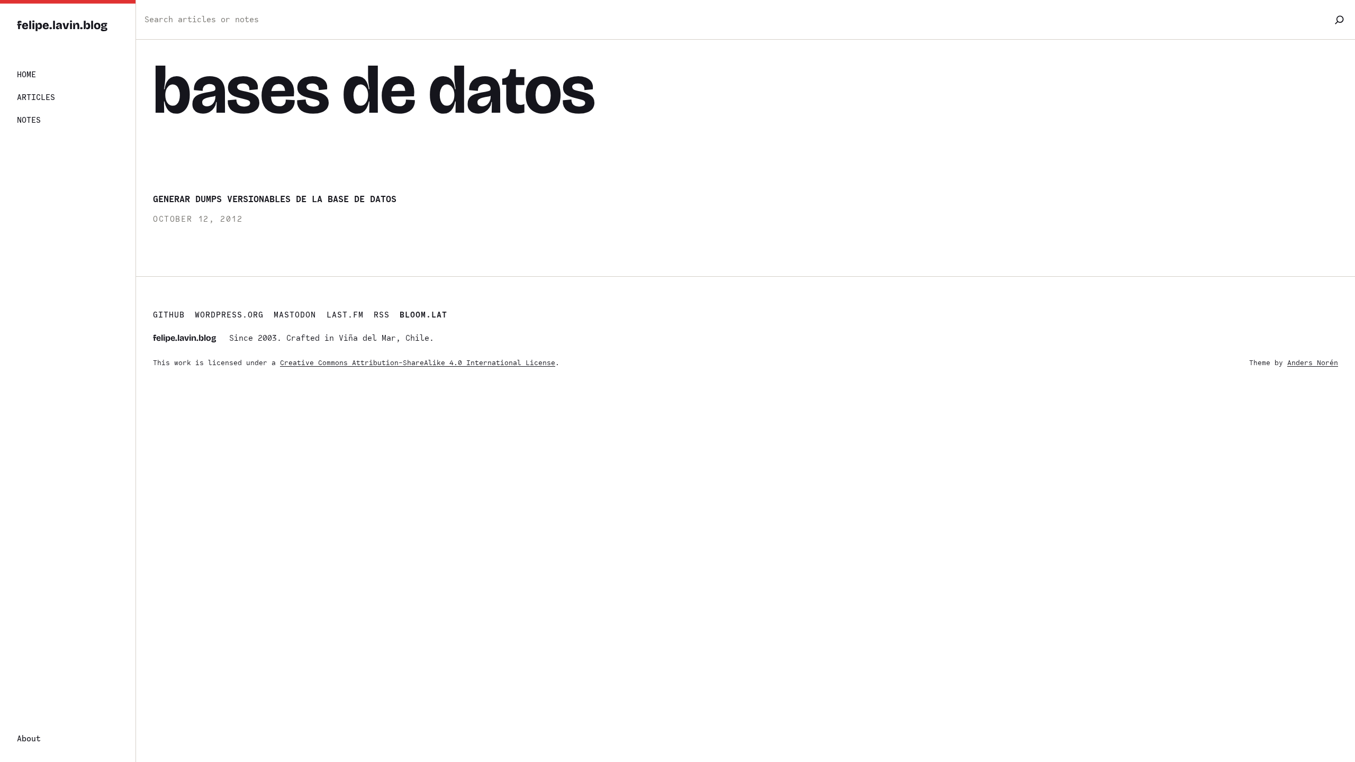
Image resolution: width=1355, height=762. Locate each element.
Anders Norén (1312, 362)
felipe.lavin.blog (62, 25)
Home (26, 74)
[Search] (1339, 19)
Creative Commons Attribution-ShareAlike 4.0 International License (417, 362)
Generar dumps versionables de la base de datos (274, 199)
